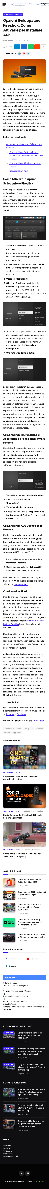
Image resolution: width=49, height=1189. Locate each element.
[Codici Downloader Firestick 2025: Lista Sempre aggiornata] (24, 796)
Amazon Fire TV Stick (13, 14)
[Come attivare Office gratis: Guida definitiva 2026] (9, 882)
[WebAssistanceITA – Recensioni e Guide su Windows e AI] (24, 4)
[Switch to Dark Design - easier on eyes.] (41, 4)
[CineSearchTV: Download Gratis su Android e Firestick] (24, 757)
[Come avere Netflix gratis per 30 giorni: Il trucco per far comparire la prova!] (9, 1124)
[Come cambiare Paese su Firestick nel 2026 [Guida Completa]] (24, 834)
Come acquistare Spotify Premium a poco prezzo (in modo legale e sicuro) (30, 922)
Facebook (21, 714)
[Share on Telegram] (17, 46)
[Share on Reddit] (37, 46)
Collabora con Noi (10, 1156)
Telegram (10, 714)
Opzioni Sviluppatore (12, 733)
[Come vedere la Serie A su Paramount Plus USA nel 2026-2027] (9, 907)
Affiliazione (7, 1151)
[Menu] (4, 4)
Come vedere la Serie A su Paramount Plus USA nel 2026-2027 (30, 907)
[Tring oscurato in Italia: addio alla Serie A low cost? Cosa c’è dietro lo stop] (9, 1066)
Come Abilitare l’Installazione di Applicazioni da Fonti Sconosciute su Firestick (26, 155)
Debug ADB (28, 729)
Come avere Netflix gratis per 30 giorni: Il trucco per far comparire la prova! (31, 1124)
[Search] (45, 4)
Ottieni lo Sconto (10, 1004)
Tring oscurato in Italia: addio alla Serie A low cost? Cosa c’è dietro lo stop (31, 1067)
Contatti (6, 1148)
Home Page (38, 721)
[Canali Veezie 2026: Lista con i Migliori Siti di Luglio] (9, 895)
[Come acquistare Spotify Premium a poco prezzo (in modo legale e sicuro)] (9, 922)
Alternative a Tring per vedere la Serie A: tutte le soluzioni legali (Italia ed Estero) (31, 1051)
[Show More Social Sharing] (43, 46)
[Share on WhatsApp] (31, 46)
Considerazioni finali (18, 171)
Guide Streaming (11, 1033)
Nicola (41, 1181)
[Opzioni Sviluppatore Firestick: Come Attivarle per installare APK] (24, 71)
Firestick (39, 729)
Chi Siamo (7, 1146)
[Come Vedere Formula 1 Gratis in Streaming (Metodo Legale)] (9, 937)
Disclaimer (7, 1153)
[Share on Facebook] (24, 46)
